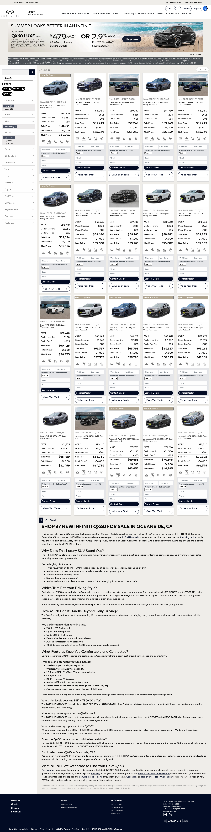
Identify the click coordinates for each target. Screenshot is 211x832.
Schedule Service (117, 807)
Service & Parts (116, 800)
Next (53, 520)
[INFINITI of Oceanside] (22, 13)
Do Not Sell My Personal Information (65, 829)
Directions (15, 808)
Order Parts (115, 814)
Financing (14, 804)
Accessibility (24, 829)
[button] (68, 13)
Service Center (116, 804)
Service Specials (117, 810)
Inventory (65, 800)
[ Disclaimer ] (195, 54)
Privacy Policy (45, 829)
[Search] (32, 72)
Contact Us (15, 800)
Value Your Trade (51, 177)
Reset (7, 78)
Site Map (34, 829)
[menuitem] (19, 106)
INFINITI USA (16, 812)
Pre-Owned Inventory (69, 807)
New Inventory (66, 804)
